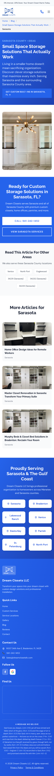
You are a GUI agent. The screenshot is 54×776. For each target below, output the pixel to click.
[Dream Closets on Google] (13, 672)
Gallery (5, 620)
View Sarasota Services (27, 231)
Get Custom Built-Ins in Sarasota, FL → (25, 93)
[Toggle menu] (49, 12)
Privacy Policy (16, 767)
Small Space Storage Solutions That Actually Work (25, 25)
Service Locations (10, 615)
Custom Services (10, 611)
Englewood (41, 271)
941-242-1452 (13, 653)
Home (5, 21)
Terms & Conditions (34, 767)
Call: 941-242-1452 (27, 220)
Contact (6, 634)
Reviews (6, 629)
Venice (10, 271)
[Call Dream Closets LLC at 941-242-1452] (42, 12)
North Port (25, 271)
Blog (13, 21)
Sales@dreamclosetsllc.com (19, 657)
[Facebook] (5, 672)
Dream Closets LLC (15, 580)
